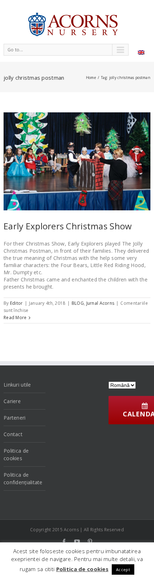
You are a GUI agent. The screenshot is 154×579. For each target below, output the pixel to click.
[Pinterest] (90, 542)
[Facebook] (64, 542)
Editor (16, 303)
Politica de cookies (16, 454)
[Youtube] (77, 542)
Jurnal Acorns (100, 303)
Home (91, 77)
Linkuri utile (17, 384)
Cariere (12, 401)
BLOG (78, 303)
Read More (15, 317)
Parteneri (15, 417)
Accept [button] (123, 569)
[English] (141, 52)
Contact (13, 434)
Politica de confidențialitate (23, 478)
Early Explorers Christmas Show (68, 226)
